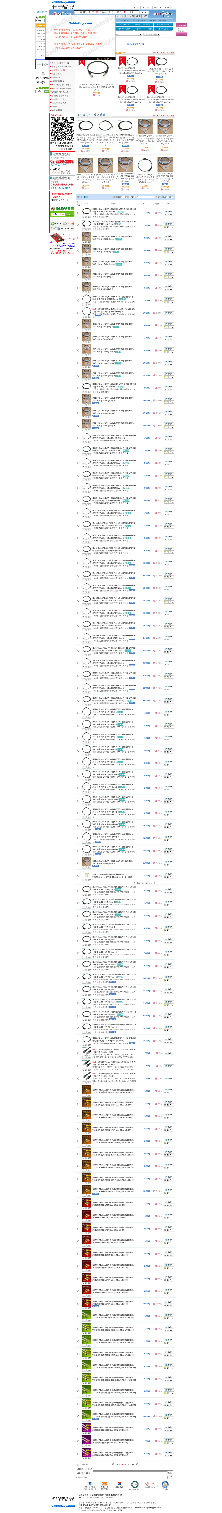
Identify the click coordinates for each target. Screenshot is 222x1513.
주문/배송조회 (42, 30)
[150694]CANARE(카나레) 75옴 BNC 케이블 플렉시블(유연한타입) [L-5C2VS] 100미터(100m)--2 (131, 70)
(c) (87, 1510)
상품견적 (42, 39)
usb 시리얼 (157, 20)
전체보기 (181, 28)
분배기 (165, 20)
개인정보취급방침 (149, 1503)
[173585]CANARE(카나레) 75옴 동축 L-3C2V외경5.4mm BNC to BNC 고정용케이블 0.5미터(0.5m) (96, 87)
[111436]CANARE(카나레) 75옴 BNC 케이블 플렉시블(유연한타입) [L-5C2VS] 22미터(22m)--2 (131, 99)
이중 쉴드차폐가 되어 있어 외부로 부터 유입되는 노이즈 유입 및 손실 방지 (114, 991)
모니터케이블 (146, 20)
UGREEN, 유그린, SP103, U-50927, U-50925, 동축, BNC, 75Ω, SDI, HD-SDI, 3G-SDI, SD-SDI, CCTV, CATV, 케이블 (114, 1078)
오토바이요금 (42, 49)
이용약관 (136, 1503)
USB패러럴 (135, 20)
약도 (42, 56)
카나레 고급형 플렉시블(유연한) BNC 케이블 (114, 438)
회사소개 (42, 53)
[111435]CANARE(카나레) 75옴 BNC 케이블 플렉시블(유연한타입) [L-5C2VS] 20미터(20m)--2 (160, 99)
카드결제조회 (42, 33)
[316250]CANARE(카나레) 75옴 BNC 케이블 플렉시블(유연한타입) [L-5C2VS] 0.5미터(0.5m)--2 (105, 140)
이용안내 (42, 43)
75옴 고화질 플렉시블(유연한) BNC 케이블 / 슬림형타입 (113, 313)
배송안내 (42, 46)
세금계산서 (42, 36)
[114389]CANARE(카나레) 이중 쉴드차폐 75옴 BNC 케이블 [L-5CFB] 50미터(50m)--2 (159, 71)
